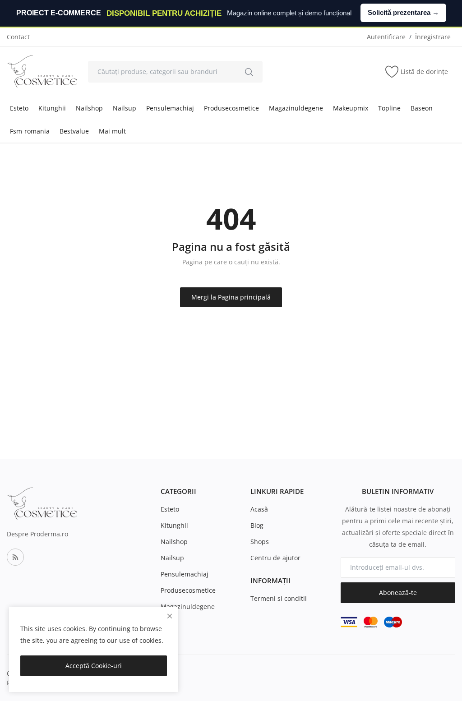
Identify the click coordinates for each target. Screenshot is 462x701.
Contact (18, 36)
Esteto (19, 108)
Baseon (422, 108)
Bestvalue (74, 131)
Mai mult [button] (112, 131)
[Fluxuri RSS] (15, 557)
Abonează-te (398, 592)
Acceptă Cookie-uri (93, 665)
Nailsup (124, 108)
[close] (170, 616)
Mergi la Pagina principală (231, 297)
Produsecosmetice (231, 108)
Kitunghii (52, 108)
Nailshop (89, 108)
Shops (259, 541)
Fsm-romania (30, 131)
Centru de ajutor (275, 557)
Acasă (259, 509)
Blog (256, 525)
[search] (249, 71)
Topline (389, 108)
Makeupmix (350, 108)
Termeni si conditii (278, 598)
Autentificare (386, 36)
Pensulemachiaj (170, 108)
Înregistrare (433, 36)
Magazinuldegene (296, 108)
